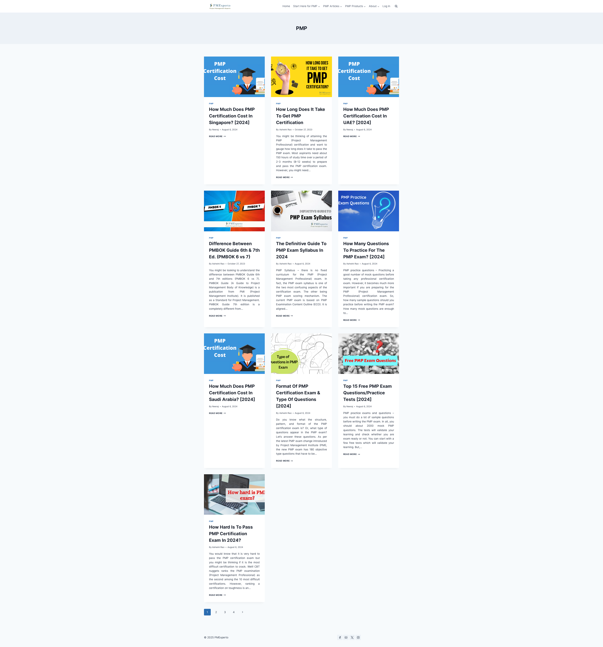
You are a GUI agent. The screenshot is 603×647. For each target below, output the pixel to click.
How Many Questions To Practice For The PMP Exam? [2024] (366, 250)
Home (286, 6)
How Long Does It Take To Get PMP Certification (300, 116)
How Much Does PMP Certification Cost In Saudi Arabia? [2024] (232, 392)
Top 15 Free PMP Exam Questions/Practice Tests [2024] (367, 392)
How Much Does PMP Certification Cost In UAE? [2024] (366, 116)
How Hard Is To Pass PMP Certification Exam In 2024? (231, 533)
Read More (217, 136)
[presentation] (234, 77)
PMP (211, 103)
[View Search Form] (396, 6)
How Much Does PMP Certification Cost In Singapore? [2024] (232, 116)
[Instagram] (358, 637)
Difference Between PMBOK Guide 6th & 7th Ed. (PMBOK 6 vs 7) (234, 250)
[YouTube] (346, 637)
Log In (386, 6)
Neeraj (215, 129)
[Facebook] (339, 637)
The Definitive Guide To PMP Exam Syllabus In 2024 (301, 250)
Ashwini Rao (285, 129)
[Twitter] (352, 637)
